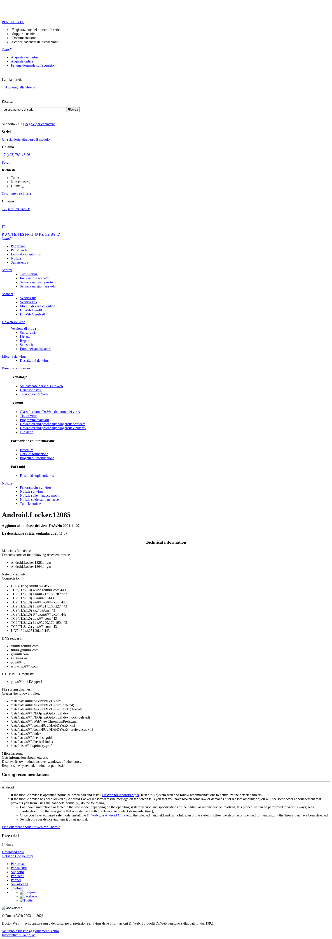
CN (11, 234)
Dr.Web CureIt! (31, 310)
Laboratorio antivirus (26, 254)
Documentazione (24, 38)
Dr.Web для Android (106, 815)
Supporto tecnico (24, 34)
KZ (42, 234)
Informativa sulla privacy (19, 935)
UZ (48, 234)
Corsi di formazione (34, 454)
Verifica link (28, 302)
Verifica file (28, 298)
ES (22, 234)
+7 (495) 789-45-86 (16, 155)
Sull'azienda (19, 262)
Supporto (17, 872)
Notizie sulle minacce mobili (40, 495)
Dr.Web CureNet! (32, 314)
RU (5, 234)
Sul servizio (28, 332)
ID (58, 234)
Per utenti (17, 876)
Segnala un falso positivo (38, 282)
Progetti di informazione (37, 458)
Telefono (17, 888)
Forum (6, 162)
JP (37, 234)
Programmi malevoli (34, 420)
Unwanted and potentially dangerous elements (53, 428)
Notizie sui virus (31, 491)
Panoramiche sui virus (35, 487)
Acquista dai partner (25, 57)
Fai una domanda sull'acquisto (32, 65)
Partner (16, 880)
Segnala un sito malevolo (38, 286)
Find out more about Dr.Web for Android (31, 827)
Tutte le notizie (30, 503)
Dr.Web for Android (120, 795)
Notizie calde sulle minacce (39, 499)
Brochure (26, 450)
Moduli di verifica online (37, 306)
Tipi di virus (28, 416)
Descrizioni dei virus (34, 360)
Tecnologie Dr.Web (34, 394)
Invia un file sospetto (34, 278)
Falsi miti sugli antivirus (37, 476)
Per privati (18, 246)
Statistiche (27, 345)
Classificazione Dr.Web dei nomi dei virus (50, 412)
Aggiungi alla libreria (20, 87)
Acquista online (22, 61)
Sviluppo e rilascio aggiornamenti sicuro (30, 931)
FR (27, 234)
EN (17, 234)
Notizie (16, 258)
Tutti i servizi (29, 274)
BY (53, 234)
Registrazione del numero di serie (36, 30)
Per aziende (19, 250)
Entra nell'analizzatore (35, 349)
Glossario (26, 432)
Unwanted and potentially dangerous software (52, 424)
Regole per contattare (40, 124)
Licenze (25, 337)
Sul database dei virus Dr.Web (41, 386)
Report (25, 341)
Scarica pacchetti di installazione (35, 42)
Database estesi (31, 390)
